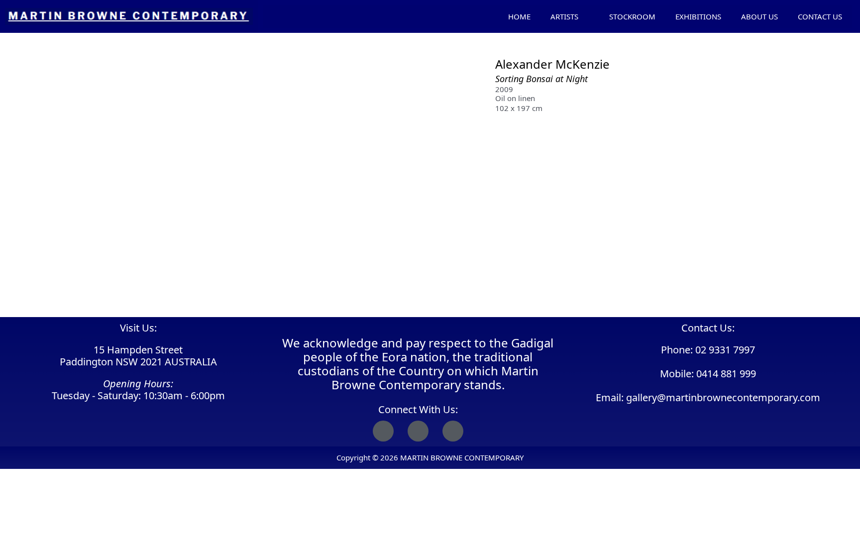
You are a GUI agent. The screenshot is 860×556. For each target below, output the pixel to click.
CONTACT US (820, 16)
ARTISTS (564, 16)
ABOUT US (759, 16)
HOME (519, 16)
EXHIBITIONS (698, 16)
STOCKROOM (632, 16)
